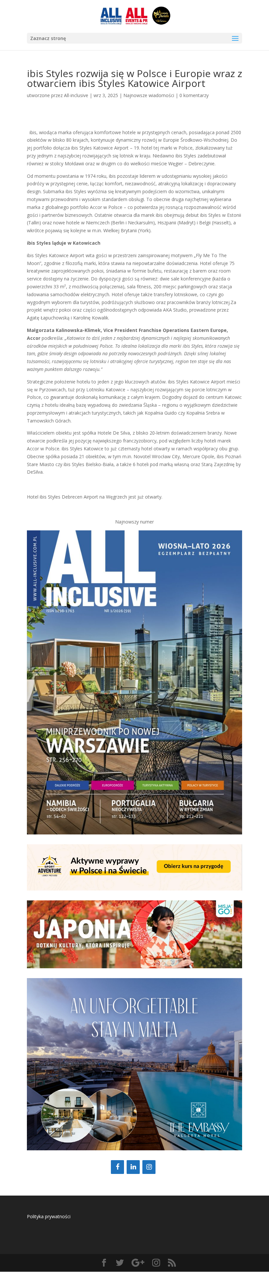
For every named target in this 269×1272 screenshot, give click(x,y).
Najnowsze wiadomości (148, 95)
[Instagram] (148, 1167)
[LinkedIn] (133, 1167)
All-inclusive (76, 95)
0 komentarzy (194, 95)
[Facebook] (117, 1167)
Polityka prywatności (49, 1216)
